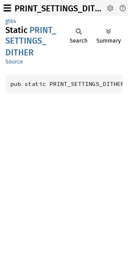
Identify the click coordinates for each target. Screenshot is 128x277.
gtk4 (10, 21)
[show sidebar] (7, 8)
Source (14, 61)
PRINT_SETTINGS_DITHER (63, 8)
